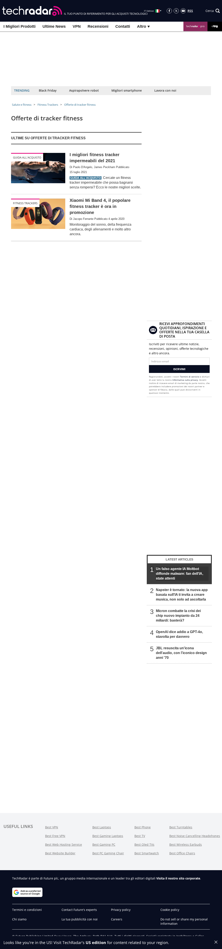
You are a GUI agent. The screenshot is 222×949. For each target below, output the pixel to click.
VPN (77, 26)
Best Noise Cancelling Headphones (194, 836)
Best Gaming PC (103, 844)
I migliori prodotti (19, 26)
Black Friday (48, 90)
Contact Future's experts (79, 910)
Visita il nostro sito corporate (178, 878)
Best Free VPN (55, 836)
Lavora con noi (165, 90)
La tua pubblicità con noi (80, 919)
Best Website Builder (60, 853)
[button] (213, 11)
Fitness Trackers (48, 105)
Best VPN (51, 827)
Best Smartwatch (146, 853)
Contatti (122, 26)
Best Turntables (180, 827)
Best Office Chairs (182, 853)
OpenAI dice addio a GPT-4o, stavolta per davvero (179, 634)
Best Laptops (101, 827)
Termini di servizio (189, 376)
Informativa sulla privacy (185, 379)
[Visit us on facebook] (169, 10)
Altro (142, 26)
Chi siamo (19, 919)
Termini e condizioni (27, 910)
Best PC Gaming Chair (108, 853)
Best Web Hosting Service (63, 844)
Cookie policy (169, 910)
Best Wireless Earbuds (185, 844)
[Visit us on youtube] (183, 10)
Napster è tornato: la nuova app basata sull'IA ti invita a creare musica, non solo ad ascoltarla (182, 594)
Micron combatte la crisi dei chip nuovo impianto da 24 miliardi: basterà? (178, 615)
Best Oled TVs (144, 844)
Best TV (139, 836)
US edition (96, 942)
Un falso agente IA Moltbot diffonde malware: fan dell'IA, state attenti (179, 573)
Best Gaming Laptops (107, 836)
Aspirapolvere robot (84, 90)
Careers (116, 919)
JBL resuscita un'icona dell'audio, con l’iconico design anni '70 (181, 652)
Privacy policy (121, 910)
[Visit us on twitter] (176, 10)
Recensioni (98, 26)
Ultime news (54, 26)
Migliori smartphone (126, 90)
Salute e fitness (21, 105)
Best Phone (142, 827)
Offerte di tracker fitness (80, 105)
